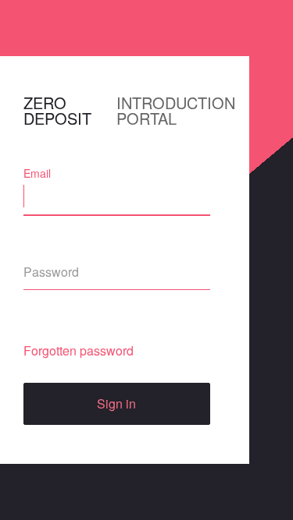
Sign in (116, 403)
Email (37, 173)
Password (47, 251)
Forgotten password (78, 350)
